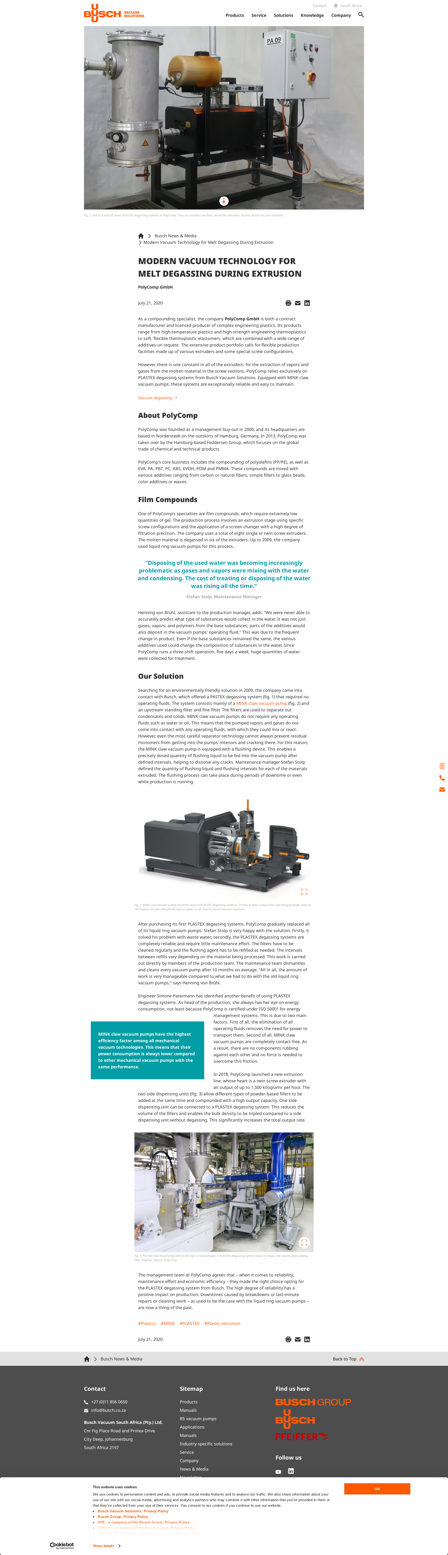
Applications (192, 1427)
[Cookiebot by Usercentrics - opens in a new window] (62, 1545)
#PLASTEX (190, 1323)
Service (187, 1452)
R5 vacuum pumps (198, 1418)
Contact (319, 5)
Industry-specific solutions (206, 1444)
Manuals (188, 1410)
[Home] (142, 235)
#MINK (168, 1323)
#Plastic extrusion (222, 1323)
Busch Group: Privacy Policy (123, 1517)
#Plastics (147, 1323)
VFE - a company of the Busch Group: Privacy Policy (143, 1522)
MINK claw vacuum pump (261, 703)
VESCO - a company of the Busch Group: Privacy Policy (146, 1528)
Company (189, 1460)
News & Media (194, 1469)
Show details (103, 1546)
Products (189, 1402)
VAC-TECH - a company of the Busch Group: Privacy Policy (149, 1533)
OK (377, 1489)
